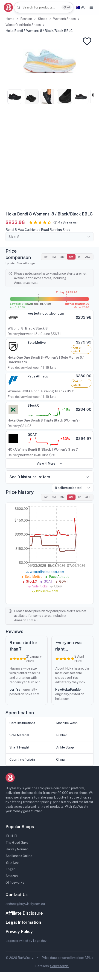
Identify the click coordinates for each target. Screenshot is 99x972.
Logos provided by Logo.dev (26, 941)
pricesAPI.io (84, 958)
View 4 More (46, 463)
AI (68, 7)
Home (10, 19)
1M (54, 256)
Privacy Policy (19, 931)
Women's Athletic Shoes (23, 25)
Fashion (26, 19)
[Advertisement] (49, 159)
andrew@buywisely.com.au (25, 904)
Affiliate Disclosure (24, 913)
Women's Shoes (64, 19)
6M (71, 256)
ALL (87, 256)
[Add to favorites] (87, 41)
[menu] (91, 7)
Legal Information (23, 922)
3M (62, 256)
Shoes (42, 19)
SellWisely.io (59, 966)
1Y (79, 256)
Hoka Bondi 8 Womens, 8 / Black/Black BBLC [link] (39, 31)
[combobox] (43, 7)
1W (46, 256)
